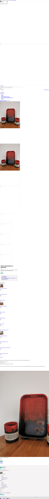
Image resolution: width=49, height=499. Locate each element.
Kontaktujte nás (14, 0)
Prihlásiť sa (24, 91)
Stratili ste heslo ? (46, 89)
